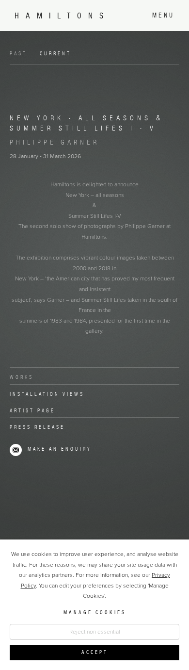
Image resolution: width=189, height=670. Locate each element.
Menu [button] (163, 15)
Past (18, 53)
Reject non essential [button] (94, 631)
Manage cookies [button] (94, 612)
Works (21, 377)
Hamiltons (62, 16)
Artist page (32, 410)
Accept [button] (94, 652)
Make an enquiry (60, 449)
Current (55, 53)
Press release (37, 427)
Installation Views (47, 394)
